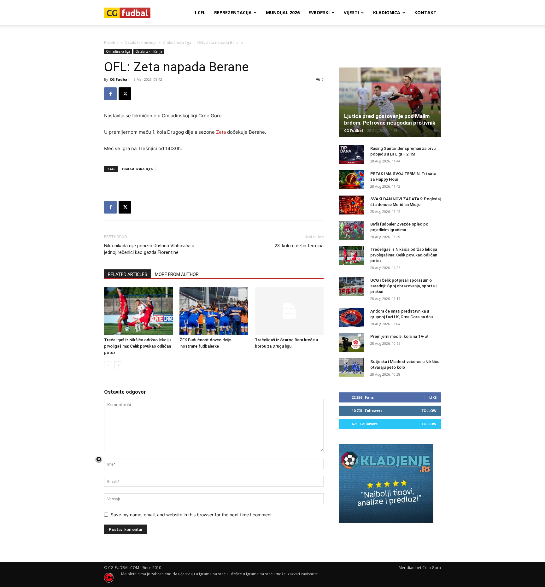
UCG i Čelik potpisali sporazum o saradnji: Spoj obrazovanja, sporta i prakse (403, 286)
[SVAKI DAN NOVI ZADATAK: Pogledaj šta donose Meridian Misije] (351, 205)
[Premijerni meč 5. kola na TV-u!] (351, 342)
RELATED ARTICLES (127, 274)
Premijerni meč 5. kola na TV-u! (399, 336)
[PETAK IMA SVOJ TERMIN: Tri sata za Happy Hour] (351, 179)
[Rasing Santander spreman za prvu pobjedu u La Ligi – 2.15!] (351, 154)
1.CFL (199, 12)
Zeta (221, 132)
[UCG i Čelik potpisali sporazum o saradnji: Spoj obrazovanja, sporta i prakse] (351, 286)
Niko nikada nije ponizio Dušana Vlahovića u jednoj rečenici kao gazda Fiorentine (149, 249)
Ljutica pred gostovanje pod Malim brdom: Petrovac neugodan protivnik (389, 119)
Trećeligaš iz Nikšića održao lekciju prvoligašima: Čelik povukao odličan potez (137, 346)
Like (433, 397)
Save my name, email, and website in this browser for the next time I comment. (192, 514)
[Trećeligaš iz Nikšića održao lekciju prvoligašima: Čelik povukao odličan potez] (138, 311)
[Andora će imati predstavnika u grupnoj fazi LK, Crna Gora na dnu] (351, 317)
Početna (111, 42)
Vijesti (351, 12)
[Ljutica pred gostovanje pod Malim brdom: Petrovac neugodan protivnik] (390, 102)
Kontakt (425, 12)
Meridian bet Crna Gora (420, 567)
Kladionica (386, 12)
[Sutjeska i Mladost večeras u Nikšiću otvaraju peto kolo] (351, 367)
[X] (125, 93)
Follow (429, 410)
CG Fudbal (119, 79)
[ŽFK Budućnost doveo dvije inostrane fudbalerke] (213, 311)
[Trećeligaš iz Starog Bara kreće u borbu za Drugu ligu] (289, 311)
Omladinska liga (176, 42)
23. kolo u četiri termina (299, 246)
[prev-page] (108, 365)
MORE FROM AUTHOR (177, 274)
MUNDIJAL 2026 (283, 12)
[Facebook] (110, 93)
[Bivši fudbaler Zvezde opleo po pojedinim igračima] (351, 230)
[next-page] (118, 365)
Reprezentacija (233, 12)
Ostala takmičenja (140, 42)
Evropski (319, 12)
